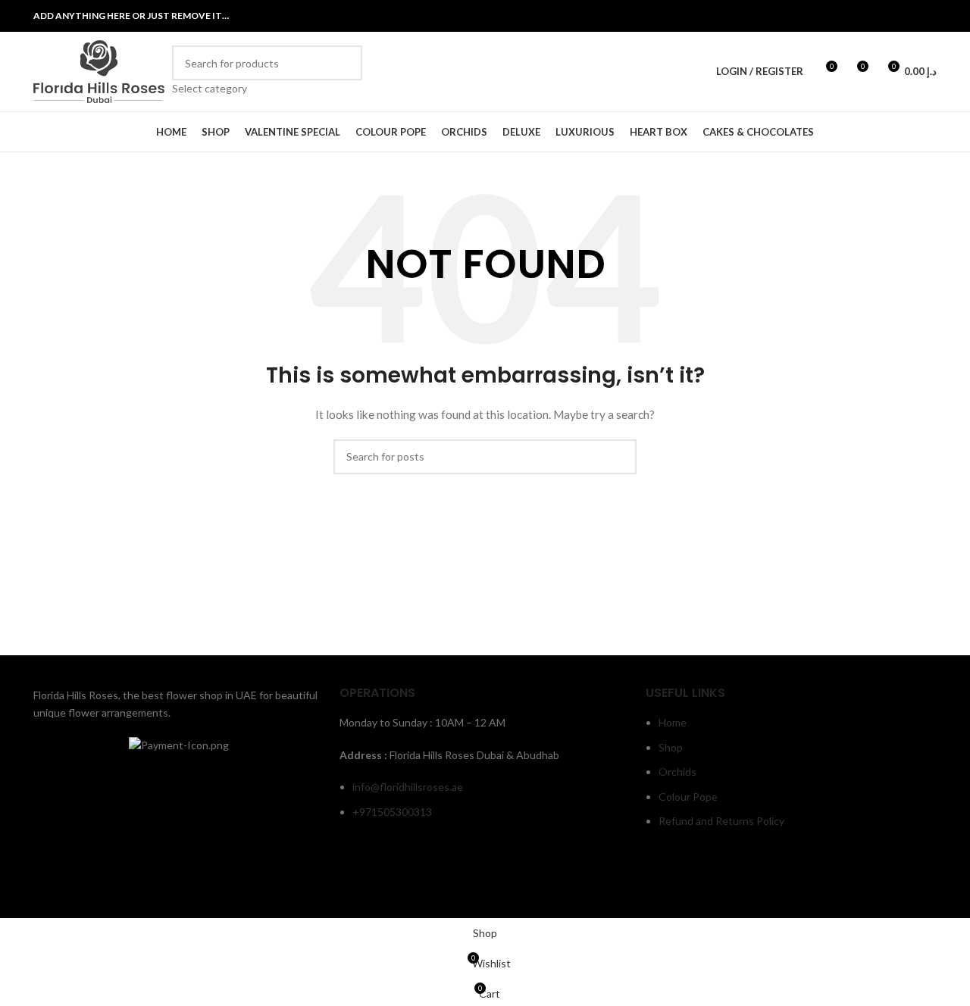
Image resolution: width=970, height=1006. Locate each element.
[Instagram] (705, 879)
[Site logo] (98, 70)
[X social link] (869, 16)
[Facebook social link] (849, 16)
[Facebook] (665, 879)
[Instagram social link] (888, 16)
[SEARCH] (344, 71)
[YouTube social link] (907, 16)
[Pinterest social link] (927, 16)
